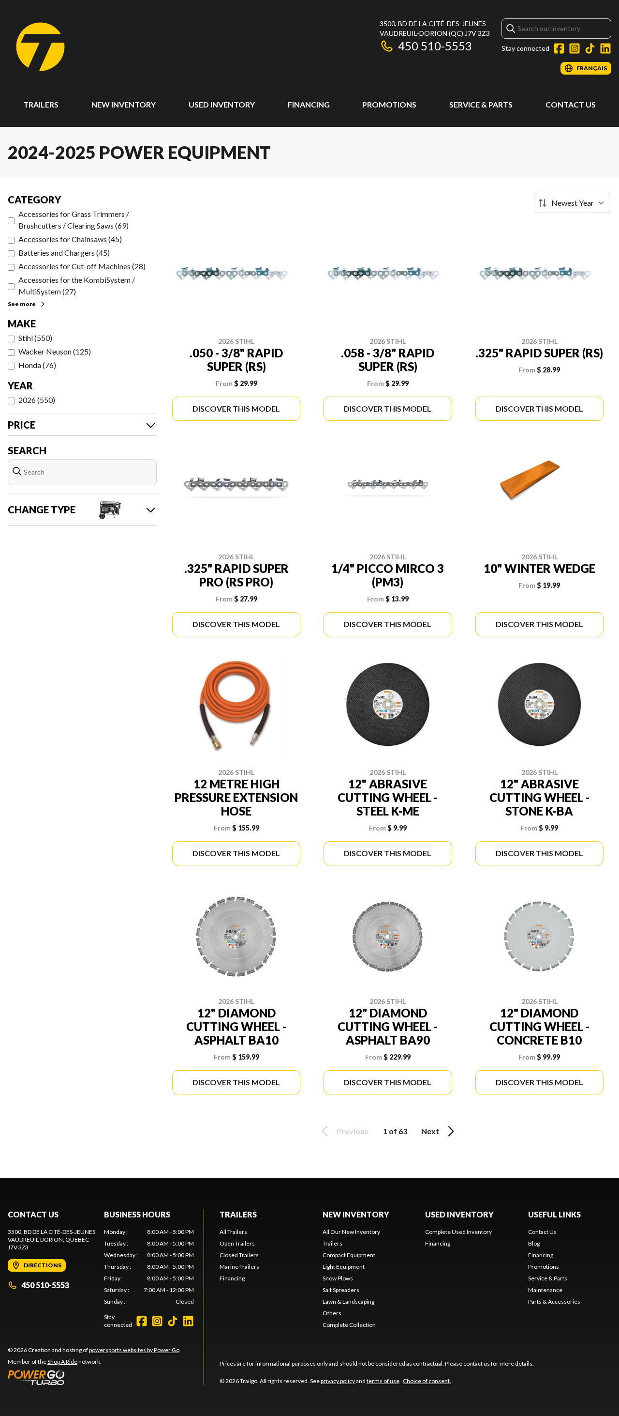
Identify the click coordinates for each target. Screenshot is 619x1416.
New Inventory (123, 104)
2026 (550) (36, 399)
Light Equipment (344, 1266)
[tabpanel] (149, 1267)
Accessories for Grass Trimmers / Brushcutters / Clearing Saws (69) (73, 219)
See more (22, 304)
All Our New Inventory (351, 1231)
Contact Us (570, 104)
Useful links (554, 1214)
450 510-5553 (435, 46)
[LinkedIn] (605, 48)
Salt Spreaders (341, 1289)
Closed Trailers (239, 1255)
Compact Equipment (349, 1255)
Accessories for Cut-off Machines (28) (82, 266)
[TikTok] (590, 48)
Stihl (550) (35, 337)
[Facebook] (559, 48)
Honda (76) (37, 364)
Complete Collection (349, 1324)
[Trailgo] (40, 46)
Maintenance (545, 1289)
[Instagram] (574, 48)
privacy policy (338, 1381)
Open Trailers (237, 1243)
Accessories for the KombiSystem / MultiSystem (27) (76, 285)
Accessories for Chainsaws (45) (70, 239)
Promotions (389, 104)
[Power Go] (94, 1377)
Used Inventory (222, 104)
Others (332, 1313)
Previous (352, 1131)
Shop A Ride (62, 1361)
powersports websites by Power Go (134, 1350)
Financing (309, 104)
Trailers (41, 104)
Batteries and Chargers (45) (64, 252)
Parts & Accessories (554, 1301)
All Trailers (233, 1231)
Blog (534, 1243)
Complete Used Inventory (458, 1231)
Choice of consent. (427, 1381)
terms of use (383, 1381)
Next (430, 1131)
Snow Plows (338, 1278)
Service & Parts (481, 104)
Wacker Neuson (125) (54, 351)
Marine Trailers (239, 1266)
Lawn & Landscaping (348, 1301)
